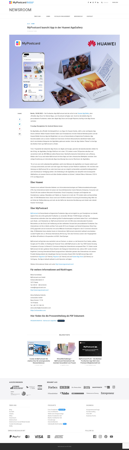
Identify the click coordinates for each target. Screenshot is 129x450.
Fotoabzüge (51, 420)
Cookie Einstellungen (15, 424)
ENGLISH (115, 2)
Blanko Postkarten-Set (55, 416)
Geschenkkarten (53, 422)
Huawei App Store (77, 256)
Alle (28, 23)
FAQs (10, 416)
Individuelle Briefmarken (57, 424)
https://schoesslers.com (38, 310)
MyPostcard (34, 213)
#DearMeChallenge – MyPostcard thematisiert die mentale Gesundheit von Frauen (64, 361)
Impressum (12, 418)
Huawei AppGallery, (83, 113)
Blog (10, 409)
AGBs (11, 426)
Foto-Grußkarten (53, 411)
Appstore (42, 256)
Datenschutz (13, 420)
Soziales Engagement (62, 16)
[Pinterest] (20, 129)
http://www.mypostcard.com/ (65, 264)
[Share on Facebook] (20, 119)
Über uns (37, 16)
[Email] (20, 134)
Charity (11, 414)
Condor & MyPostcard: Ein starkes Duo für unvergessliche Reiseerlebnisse (38, 361)
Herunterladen (61, 320)
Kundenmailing (90, 411)
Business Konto (91, 416)
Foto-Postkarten (56, 409)
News (48, 16)
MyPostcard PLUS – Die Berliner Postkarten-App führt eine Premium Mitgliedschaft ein (90, 361)
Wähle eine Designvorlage (56, 414)
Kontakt (90, 16)
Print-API (89, 414)
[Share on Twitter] (20, 124)
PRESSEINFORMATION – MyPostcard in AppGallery (43, 320)
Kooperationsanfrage (93, 409)
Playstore (56, 256)
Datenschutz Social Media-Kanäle (19, 422)
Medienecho (78, 16)
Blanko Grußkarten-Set (55, 418)
